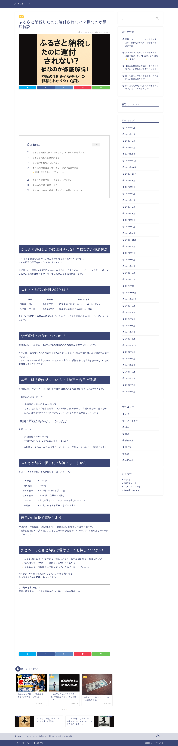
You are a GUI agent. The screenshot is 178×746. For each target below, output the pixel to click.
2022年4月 (130, 279)
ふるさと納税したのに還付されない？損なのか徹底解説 (59, 152)
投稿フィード (130, 483)
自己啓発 (129, 460)
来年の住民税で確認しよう (45, 185)
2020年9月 (130, 352)
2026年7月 (130, 128)
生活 (127, 454)
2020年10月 (130, 345)
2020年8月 (130, 358)
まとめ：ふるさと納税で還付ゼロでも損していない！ (58, 190)
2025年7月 (130, 194)
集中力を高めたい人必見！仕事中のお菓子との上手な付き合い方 (141, 87)
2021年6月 (130, 326)
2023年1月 (130, 260)
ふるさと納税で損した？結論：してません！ (53, 180)
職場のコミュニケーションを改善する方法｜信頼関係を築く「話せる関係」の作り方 (141, 42)
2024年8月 (130, 213)
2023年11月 (130, 240)
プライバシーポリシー (24, 743)
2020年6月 (130, 372)
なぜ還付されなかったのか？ (46, 163)
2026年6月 (130, 134)
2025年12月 (130, 161)
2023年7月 (130, 246)
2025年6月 (130, 200)
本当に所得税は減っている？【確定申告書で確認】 (57, 168)
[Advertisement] (64, 113)
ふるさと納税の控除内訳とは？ (47, 157)
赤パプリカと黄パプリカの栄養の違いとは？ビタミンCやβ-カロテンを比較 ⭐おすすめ (141, 56)
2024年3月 (130, 227)
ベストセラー (131, 421)
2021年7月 (130, 319)
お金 (21, 16)
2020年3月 (130, 391)
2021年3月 (130, 332)
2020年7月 (130, 365)
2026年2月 (130, 147)
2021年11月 (130, 293)
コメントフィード (132, 487)
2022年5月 (130, 273)
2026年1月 (130, 154)
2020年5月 (130, 378)
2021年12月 (130, 286)
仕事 (127, 427)
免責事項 (39, 743)
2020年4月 (130, 385)
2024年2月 (130, 233)
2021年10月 (130, 299)
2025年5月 (130, 207)
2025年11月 (130, 167)
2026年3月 (130, 141)
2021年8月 (130, 312)
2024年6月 (130, 220)
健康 (127, 434)
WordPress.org (131, 490)
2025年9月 (130, 180)
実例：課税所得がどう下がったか (49, 172)
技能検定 (129, 440)
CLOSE (96, 144)
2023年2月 (130, 253)
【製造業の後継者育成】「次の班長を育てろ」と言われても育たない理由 (141, 67)
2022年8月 (130, 266)
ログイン (128, 479)
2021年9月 (130, 306)
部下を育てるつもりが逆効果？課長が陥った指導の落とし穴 (141, 77)
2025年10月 (130, 174)
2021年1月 (130, 339)
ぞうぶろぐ (21, 3)
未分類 (128, 447)
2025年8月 (130, 187)
